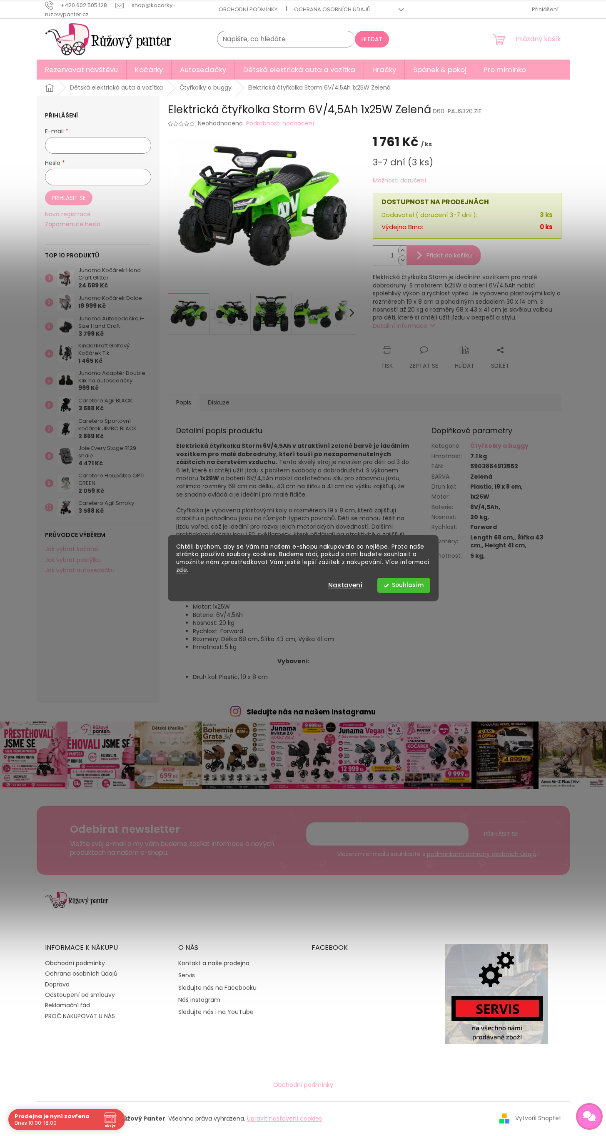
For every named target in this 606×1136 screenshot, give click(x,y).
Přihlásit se (69, 198)
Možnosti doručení (399, 181)
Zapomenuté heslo (72, 224)
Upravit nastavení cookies (284, 1118)
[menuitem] (81, 70)
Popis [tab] (183, 402)
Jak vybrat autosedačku (80, 570)
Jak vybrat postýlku (73, 560)
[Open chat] (589, 1116)
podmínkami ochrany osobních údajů (481, 854)
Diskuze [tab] (218, 402)
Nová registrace (68, 214)
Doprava (57, 984)
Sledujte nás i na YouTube (216, 1012)
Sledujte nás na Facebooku (217, 988)
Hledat (372, 39)
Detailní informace (400, 326)
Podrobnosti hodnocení (280, 123)
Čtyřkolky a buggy (499, 446)
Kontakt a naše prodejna (213, 963)
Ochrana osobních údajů (332, 9)
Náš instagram (199, 1000)
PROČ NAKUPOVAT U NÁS (80, 1016)
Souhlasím (408, 585)
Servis (186, 975)
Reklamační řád (67, 1005)
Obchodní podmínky (248, 9)
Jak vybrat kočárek (72, 549)
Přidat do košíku (449, 255)
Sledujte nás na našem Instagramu (311, 712)
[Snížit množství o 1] (402, 260)
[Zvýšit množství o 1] (402, 250)
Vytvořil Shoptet (538, 1118)
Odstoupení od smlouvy (80, 995)
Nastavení (345, 585)
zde (181, 570)
